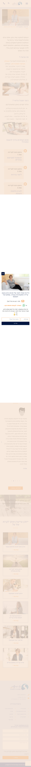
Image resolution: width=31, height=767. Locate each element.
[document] (15, 383)
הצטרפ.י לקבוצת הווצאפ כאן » (12, 305)
